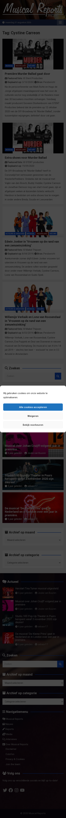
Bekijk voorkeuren (33, 424)
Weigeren (33, 415)
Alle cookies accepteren (33, 407)
